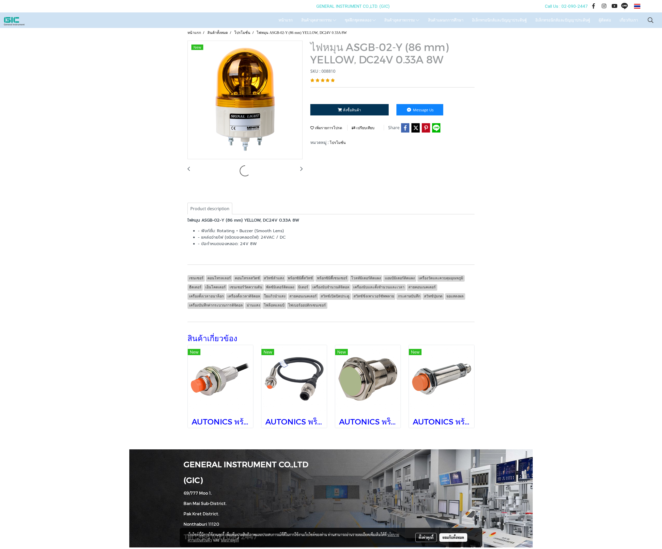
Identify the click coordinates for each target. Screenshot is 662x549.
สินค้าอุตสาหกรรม (317, 20)
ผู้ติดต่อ (605, 20)
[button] (650, 20)
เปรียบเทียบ (364, 128)
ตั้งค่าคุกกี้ (426, 537)
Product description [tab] (209, 208)
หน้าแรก (286, 20)
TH (645, 6)
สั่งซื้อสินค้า (351, 109)
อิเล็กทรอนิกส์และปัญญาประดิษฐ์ (499, 20)
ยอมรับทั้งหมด (453, 537)
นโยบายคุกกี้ (230, 540)
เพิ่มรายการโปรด (328, 128)
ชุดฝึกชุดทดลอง (358, 20)
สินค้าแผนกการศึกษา (445, 20)
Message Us (423, 109)
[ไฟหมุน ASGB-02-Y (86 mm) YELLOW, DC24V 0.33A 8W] (245, 100)
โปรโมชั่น (338, 143)
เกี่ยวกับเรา (629, 20)
